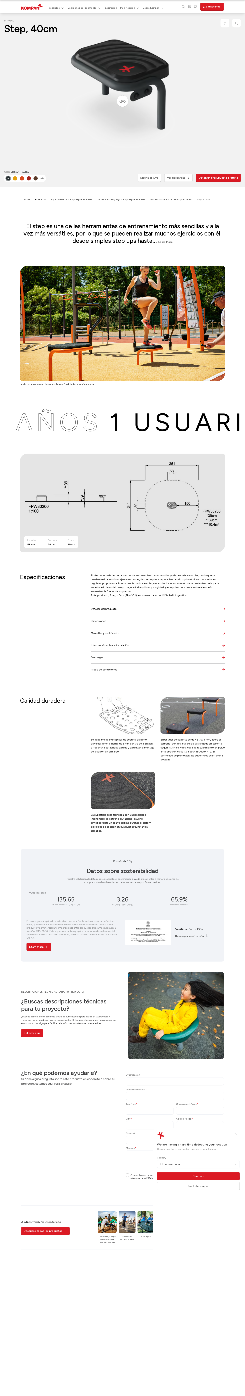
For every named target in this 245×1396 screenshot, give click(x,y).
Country (161, 1157)
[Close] (236, 1134)
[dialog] (122, 698)
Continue (198, 1176)
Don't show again (198, 1186)
